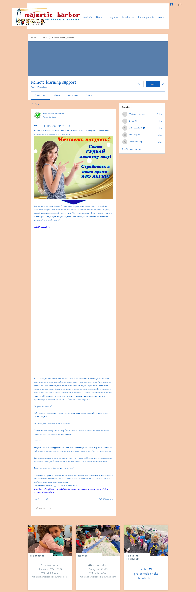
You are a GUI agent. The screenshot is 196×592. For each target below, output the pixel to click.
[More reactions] (45, 499)
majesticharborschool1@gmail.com (50, 576)
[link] (40, 95)
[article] (73, 312)
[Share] (111, 113)
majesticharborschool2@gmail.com (98, 576)
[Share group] (163, 83)
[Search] (139, 84)
